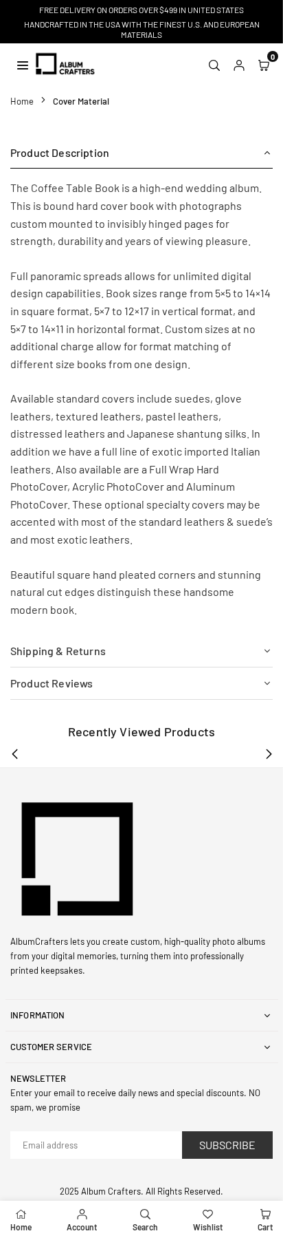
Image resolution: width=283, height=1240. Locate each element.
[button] (263, 64)
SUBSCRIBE (227, 1144)
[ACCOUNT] (239, 64)
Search (145, 1227)
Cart (265, 1227)
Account (82, 1227)
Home (22, 101)
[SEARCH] (214, 64)
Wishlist (208, 1227)
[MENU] (22, 63)
